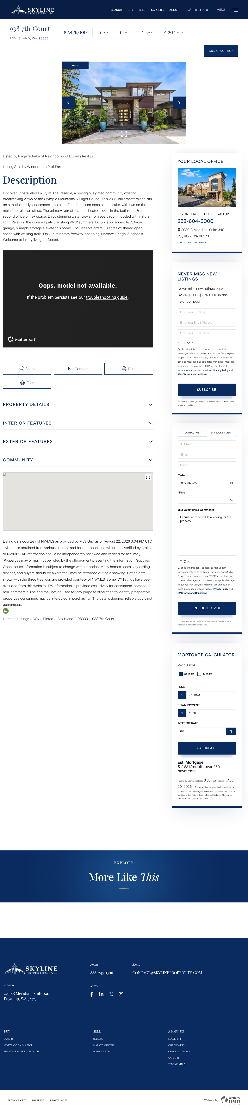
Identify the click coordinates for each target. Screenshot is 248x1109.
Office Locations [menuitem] (179, 1051)
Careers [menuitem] (157, 10)
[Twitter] (111, 994)
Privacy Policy (220, 370)
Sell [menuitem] (142, 10)
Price (182, 687)
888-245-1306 (200, 10)
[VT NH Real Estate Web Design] (222, 1100)
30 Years (188, 674)
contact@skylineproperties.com (167, 972)
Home (8, 619)
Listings (23, 619)
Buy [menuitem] (130, 10)
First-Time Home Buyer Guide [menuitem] (21, 1051)
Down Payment (189, 705)
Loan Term (186, 664)
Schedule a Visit (221, 432)
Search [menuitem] (116, 10)
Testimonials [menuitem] (176, 1064)
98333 (83, 619)
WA (36, 619)
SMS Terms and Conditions (192, 374)
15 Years (207, 674)
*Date (181, 475)
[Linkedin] (101, 994)
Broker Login (58, 1100)
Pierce (48, 619)
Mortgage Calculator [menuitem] (18, 1045)
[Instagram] (121, 994)
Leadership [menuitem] (175, 1039)
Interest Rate (188, 723)
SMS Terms (38, 1100)
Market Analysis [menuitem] (103, 1045)
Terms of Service (194, 625)
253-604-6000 (196, 221)
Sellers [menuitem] (98, 1039)
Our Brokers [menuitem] (176, 1045)
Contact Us (184, 242)
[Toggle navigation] (227, 10)
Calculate (207, 748)
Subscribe (206, 390)
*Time (181, 492)
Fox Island (65, 619)
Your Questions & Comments (196, 510)
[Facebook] (91, 994)
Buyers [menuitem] (8, 1039)
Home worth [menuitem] (101, 1051)
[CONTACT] (221, 51)
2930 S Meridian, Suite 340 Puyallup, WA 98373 (26, 996)
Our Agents (199, 242)
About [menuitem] (174, 10)
